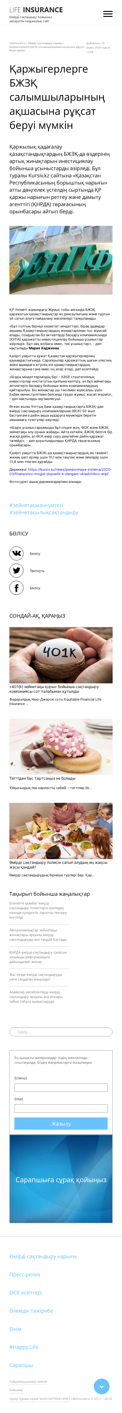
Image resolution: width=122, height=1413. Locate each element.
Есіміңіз (20, 1078)
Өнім (15, 1328)
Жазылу (61, 1123)
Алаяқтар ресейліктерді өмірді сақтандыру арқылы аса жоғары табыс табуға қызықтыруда (36, 997)
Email (18, 1098)
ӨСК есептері (25, 1292)
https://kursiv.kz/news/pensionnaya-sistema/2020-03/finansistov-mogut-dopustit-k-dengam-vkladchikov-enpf (60, 471)
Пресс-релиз (24, 1274)
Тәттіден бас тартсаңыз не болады (42, 778)
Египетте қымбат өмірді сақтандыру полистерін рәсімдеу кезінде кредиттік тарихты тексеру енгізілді (38, 910)
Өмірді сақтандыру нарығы (43, 1256)
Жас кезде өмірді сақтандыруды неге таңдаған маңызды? (35, 976)
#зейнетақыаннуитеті (36, 505)
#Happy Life (23, 1346)
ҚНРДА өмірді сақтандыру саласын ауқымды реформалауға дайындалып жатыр (38, 957)
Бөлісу (35, 553)
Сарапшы (21, 1365)
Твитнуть (37, 570)
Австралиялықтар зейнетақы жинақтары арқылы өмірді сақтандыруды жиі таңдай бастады (38, 935)
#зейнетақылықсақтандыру (43, 512)
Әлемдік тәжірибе (31, 1310)
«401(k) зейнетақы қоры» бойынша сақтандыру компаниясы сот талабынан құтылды (54, 689)
